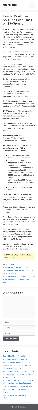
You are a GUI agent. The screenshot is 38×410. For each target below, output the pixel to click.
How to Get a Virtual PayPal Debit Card (18, 372)
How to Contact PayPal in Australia (16, 363)
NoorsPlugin (10, 4)
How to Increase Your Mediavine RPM (17, 386)
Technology (9, 264)
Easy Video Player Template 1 (14, 356)
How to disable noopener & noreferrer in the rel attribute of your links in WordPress (19, 279)
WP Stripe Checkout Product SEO (16, 359)
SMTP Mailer (19, 57)
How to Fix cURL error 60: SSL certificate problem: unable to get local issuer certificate (18, 270)
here (12, 257)
